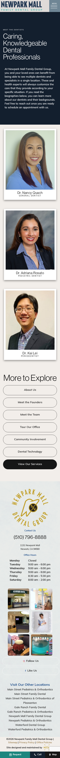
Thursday (16, 572)
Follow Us (32, 661)
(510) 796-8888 (30, 537)
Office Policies (44, 743)
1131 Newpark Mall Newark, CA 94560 (30, 547)
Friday (14, 576)
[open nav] (54, 6)
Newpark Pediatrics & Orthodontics (30, 720)
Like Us (32, 670)
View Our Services (30, 464)
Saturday (15, 580)
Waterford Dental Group (30, 725)
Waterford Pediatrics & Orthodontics (30, 729)
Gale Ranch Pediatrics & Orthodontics (30, 712)
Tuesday (15, 564)
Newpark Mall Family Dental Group (30, 716)
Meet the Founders (30, 402)
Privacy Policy (26, 743)
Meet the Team (30, 414)
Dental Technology (30, 452)
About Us (30, 390)
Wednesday (17, 568)
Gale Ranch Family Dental (30, 707)
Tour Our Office (30, 427)
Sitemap (12, 743)
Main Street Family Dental (30, 694)
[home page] (21, 6)
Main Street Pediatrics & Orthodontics (30, 689)
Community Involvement (30, 439)
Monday (15, 560)
